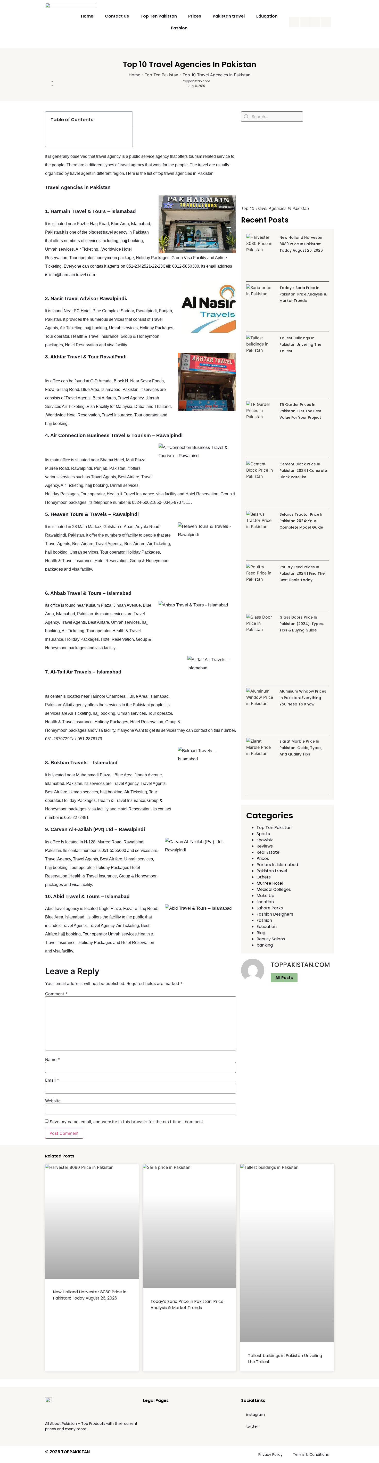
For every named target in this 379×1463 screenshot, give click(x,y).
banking (265, 945)
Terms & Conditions (311, 1454)
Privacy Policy (270, 1454)
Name (52, 1059)
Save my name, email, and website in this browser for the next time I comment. (127, 1122)
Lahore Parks (270, 908)
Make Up (265, 896)
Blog (261, 933)
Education (266, 16)
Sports (263, 834)
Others (264, 877)
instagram (255, 1414)
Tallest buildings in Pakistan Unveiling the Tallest (300, 344)
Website (53, 1101)
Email (52, 1080)
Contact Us (117, 16)
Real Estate (268, 852)
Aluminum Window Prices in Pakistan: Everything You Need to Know (302, 698)
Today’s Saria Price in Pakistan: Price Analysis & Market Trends (303, 294)
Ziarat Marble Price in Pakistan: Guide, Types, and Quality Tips (300, 748)
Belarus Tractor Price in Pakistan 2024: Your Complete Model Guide (301, 521)
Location (265, 902)
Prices (194, 16)
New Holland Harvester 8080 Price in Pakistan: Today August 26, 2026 (301, 244)
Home (87, 16)
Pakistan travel (229, 16)
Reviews (265, 846)
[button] (125, 120)
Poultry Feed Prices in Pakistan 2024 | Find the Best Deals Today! (302, 573)
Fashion (179, 28)
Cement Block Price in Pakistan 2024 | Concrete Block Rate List (303, 471)
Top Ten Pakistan (159, 16)
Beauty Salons (271, 939)
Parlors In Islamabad (277, 865)
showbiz (265, 840)
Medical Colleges (274, 889)
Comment (56, 994)
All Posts (284, 977)
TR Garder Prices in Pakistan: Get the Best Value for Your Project (300, 411)
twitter (252, 1426)
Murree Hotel (270, 883)
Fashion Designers (275, 914)
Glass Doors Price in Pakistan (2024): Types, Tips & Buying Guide (301, 624)
